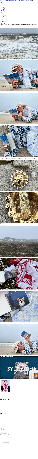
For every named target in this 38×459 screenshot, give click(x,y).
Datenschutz (4, 443)
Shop (1, 2)
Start (0, 22)
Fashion (3, 14)
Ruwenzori (4, 8)
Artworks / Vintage (4, 5)
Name (8, 434)
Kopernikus (4, 9)
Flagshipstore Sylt (4, 11)
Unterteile (3, 3)
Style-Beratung (2, 10)
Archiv (3, 16)
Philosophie (2, 12)
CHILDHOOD (4, 7)
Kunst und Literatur (4, 15)
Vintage (3, 4)
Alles (3, 13)
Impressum (1, 443)
